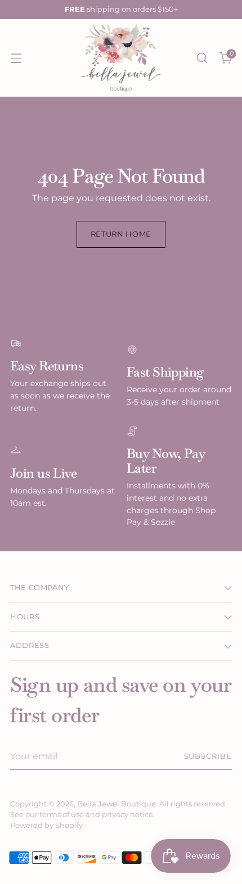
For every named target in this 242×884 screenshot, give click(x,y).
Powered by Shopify (46, 825)
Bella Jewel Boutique (116, 804)
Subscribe (208, 756)
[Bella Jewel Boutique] (121, 58)
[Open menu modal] (16, 58)
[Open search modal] (201, 58)
